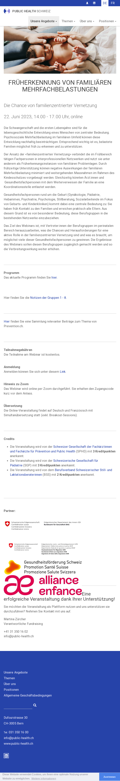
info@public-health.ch (19, 738)
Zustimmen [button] (110, 777)
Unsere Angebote (43, 21)
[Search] (34, 705)
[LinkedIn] (94, 3)
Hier (7, 321)
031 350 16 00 (18, 732)
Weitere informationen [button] (43, 778)
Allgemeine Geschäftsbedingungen (28, 695)
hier (54, 277)
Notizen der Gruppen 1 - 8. (48, 298)
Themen (68, 21)
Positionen (107, 21)
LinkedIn (6, 755)
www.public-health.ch (18, 743)
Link (62, 371)
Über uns (86, 21)
